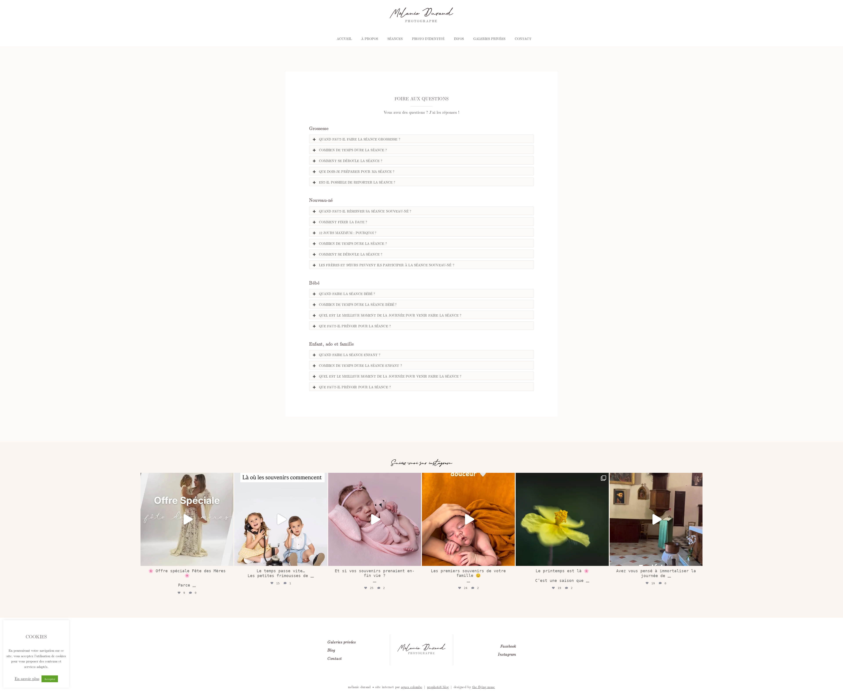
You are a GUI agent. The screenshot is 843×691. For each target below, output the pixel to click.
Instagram (507, 654)
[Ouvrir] (186, 519)
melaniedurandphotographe (185, 476)
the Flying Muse (483, 686)
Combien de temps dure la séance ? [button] (353, 150)
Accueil (344, 38)
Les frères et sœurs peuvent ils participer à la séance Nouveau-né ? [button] (386, 265)
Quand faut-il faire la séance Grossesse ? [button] (359, 139)
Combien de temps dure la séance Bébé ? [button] (358, 304)
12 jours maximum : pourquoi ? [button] (347, 232)
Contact (523, 38)
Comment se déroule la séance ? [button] (350, 160)
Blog (331, 650)
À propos (369, 38)
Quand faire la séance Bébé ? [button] (347, 293)
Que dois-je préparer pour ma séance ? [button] (356, 171)
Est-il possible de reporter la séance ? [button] (357, 182)
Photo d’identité (428, 38)
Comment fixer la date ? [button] (343, 222)
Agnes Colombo (411, 686)
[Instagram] (229, 560)
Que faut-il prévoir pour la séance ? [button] (355, 326)
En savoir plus (27, 678)
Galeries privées (489, 38)
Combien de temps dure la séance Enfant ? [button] (360, 365)
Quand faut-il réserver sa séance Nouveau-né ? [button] (365, 211)
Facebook (508, 646)
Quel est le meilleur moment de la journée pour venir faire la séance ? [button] (390, 315)
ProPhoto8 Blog (438, 686)
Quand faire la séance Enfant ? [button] (349, 354)
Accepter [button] (49, 679)
